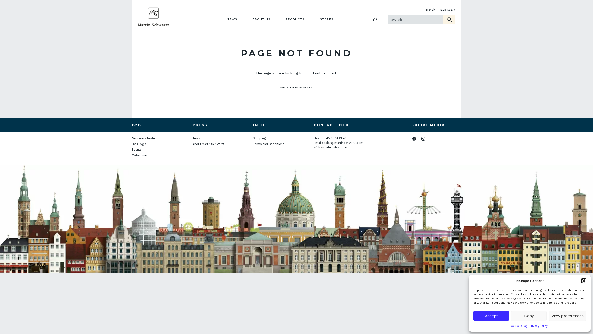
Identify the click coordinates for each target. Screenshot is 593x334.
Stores (327, 19)
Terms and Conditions (268, 144)
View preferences (568, 316)
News (232, 19)
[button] (583, 281)
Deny (529, 316)
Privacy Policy (539, 326)
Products (295, 19)
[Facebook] (414, 138)
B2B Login (447, 9)
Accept (491, 316)
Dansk (430, 9)
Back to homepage (296, 87)
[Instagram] (423, 138)
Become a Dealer (144, 138)
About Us (261, 19)
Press (196, 138)
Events (137, 149)
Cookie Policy (518, 326)
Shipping (259, 138)
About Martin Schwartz (208, 144)
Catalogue (139, 155)
